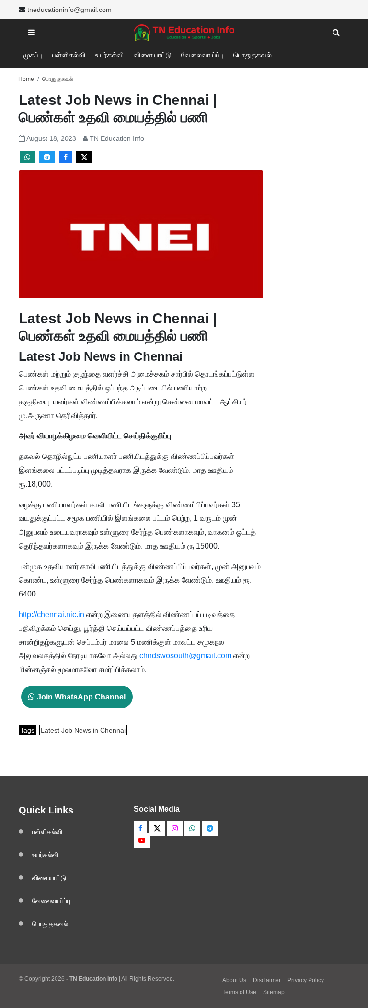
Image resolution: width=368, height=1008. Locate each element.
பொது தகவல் (57, 79)
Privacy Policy (306, 980)
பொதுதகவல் (252, 55)
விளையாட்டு (153, 55)
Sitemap (274, 992)
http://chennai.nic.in (51, 614)
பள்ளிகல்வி (69, 55)
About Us (234, 980)
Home (26, 79)
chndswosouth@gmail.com (185, 656)
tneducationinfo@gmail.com (69, 9)
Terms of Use (239, 992)
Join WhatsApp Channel (80, 697)
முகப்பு (33, 55)
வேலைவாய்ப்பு (202, 55)
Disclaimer (267, 980)
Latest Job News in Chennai (83, 730)
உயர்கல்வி (109, 55)
